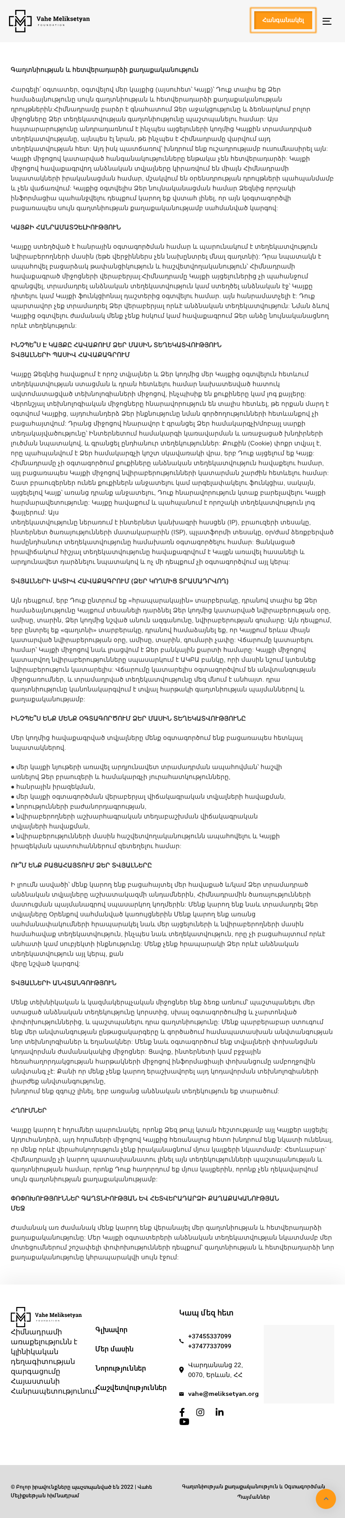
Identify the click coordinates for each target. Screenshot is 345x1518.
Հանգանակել (283, 20)
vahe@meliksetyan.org (223, 1394)
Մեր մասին (114, 1349)
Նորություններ (120, 1368)
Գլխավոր (111, 1329)
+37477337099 (209, 1346)
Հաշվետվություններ (131, 1387)
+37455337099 (209, 1336)
